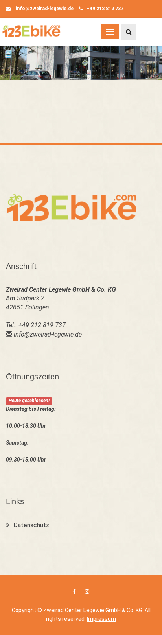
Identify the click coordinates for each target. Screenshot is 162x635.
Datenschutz (31, 525)
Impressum (101, 619)
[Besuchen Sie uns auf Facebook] (74, 592)
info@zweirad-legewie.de (44, 8)
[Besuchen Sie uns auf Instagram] (87, 592)
